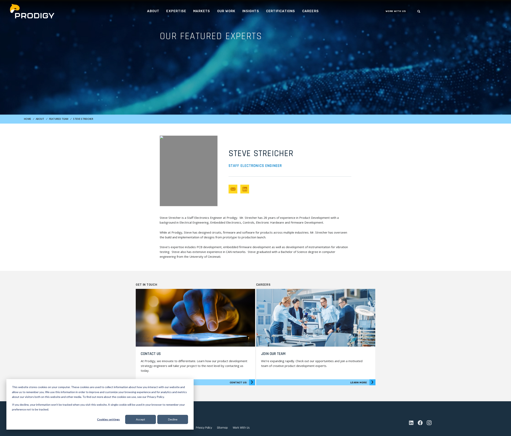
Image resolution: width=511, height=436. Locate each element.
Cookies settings (108, 419)
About (40, 119)
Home (27, 119)
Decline (172, 419)
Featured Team (58, 119)
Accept (140, 419)
